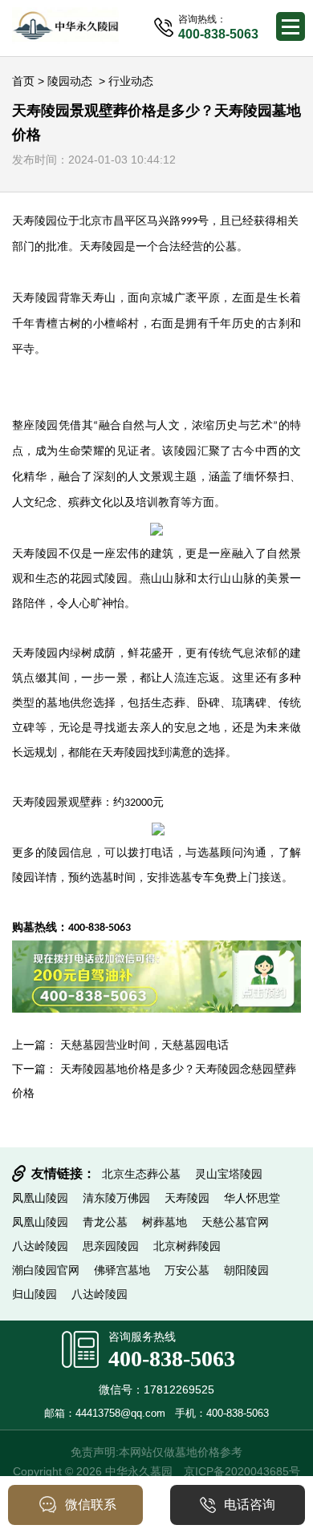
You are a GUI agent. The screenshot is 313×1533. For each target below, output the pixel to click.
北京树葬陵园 (187, 1246)
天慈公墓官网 (235, 1221)
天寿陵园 (101, 247)
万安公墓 (187, 1270)
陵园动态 (69, 81)
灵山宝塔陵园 (228, 1173)
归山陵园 (34, 1294)
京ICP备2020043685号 (242, 1471)
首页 (23, 81)
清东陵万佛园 (116, 1197)
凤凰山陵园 (40, 1197)
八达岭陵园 (40, 1246)
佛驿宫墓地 (122, 1270)
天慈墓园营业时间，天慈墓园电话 (144, 1044)
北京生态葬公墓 (141, 1173)
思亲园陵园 (111, 1246)
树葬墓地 (164, 1221)
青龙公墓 (105, 1221)
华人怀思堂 (252, 1197)
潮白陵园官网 (45, 1270)
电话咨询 (249, 1504)
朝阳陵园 (246, 1270)
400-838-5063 (171, 1358)
